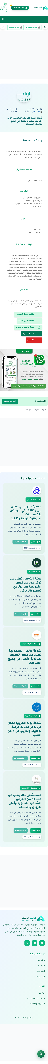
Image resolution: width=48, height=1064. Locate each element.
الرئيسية (41, 961)
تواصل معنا (39, 977)
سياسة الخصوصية (36, 999)
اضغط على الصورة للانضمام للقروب (28, 386)
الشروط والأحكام (37, 1004)
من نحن (41, 993)
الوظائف (41, 966)
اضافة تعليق (10, 401)
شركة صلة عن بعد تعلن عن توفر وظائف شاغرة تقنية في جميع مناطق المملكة (25, 121)
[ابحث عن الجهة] (41, 1054)
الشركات (41, 971)
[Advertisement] (24, 56)
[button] (2, 19)
